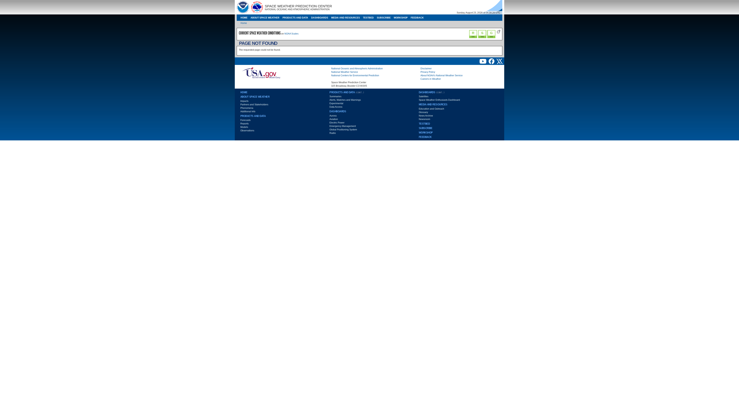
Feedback (417, 17)
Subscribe (384, 17)
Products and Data (295, 17)
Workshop (401, 17)
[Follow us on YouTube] (483, 61)
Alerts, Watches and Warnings (345, 100)
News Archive (426, 115)
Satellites (423, 96)
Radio (332, 133)
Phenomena (246, 108)
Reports (244, 123)
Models (244, 127)
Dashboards (319, 17)
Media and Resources (345, 17)
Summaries (335, 96)
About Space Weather (265, 17)
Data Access (335, 107)
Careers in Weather (430, 79)
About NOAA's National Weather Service (441, 75)
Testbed (368, 17)
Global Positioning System (343, 129)
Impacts (244, 101)
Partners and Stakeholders (254, 104)
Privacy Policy (427, 72)
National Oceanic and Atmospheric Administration (357, 68)
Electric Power (336, 122)
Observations (247, 130)
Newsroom (424, 119)
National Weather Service (344, 72)
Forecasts (245, 120)
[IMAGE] (243, 7)
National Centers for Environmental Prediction (355, 75)
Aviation (333, 119)
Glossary (423, 112)
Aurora (333, 115)
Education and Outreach (431, 108)
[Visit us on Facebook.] (492, 61)
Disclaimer (426, 68)
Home (244, 17)
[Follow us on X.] (499, 61)
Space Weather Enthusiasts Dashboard (439, 100)
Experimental (336, 103)
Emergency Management (342, 126)
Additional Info (247, 111)
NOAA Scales (291, 33)
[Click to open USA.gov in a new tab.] (261, 72)
